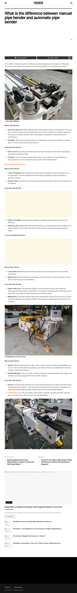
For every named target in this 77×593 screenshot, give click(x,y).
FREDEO (38, 2)
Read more (9, 516)
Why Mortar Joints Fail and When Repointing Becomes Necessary (32, 521)
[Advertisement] (37, 39)
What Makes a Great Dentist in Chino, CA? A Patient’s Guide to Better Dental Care (36, 543)
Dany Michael (9, 509)
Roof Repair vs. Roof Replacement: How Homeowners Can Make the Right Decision (37, 529)
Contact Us (8, 587)
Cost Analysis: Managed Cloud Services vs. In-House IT (29, 536)
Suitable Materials (14, 393)
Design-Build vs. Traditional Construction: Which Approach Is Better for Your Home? (33, 507)
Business (9, 502)
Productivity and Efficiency (16, 164)
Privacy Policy (18, 587)
